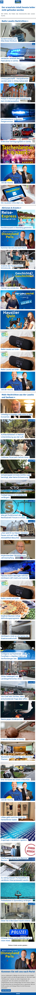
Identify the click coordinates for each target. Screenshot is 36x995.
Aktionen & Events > (11, 207)
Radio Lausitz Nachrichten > (15, 21)
